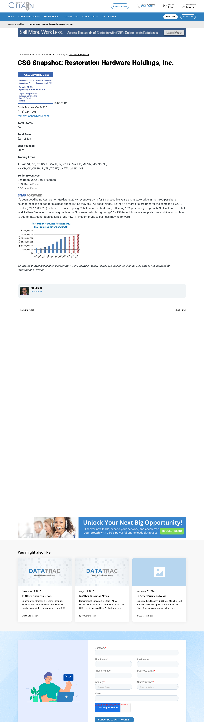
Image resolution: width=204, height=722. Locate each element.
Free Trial (170, 17)
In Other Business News (36, 596)
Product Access (120, 6)
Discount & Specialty (79, 54)
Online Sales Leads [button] (28, 16)
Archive (20, 24)
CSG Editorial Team (31, 616)
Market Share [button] (51, 16)
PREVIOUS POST (26, 310)
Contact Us (188, 17)
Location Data (71, 16)
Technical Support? (148, 4)
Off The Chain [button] (109, 16)
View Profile (36, 291)
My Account (191, 4)
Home (11, 16)
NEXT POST (180, 310)
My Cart (171, 4)
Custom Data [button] (88, 16)
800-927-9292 (148, 6)
